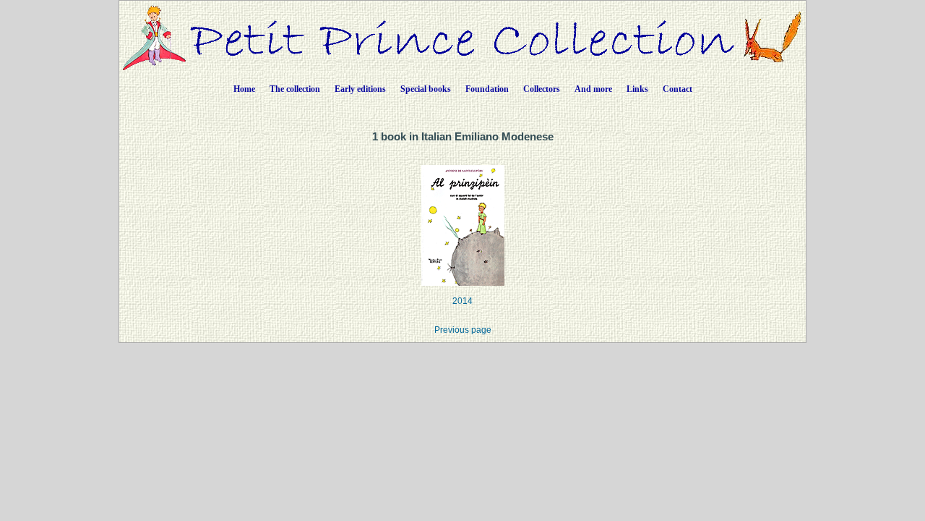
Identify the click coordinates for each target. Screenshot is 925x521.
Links (637, 89)
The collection (295, 89)
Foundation (487, 89)
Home (244, 89)
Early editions (360, 89)
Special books (425, 89)
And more (593, 89)
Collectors (541, 89)
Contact (677, 89)
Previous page (462, 330)
